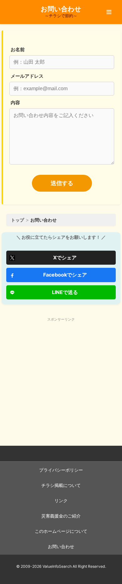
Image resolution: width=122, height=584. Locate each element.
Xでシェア (65, 257)
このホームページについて (61, 531)
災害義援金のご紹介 (61, 515)
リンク (61, 500)
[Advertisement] (61, 367)
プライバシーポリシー (61, 470)
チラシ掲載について (61, 485)
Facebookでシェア (65, 275)
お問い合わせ (61, 546)
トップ (17, 220)
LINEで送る (65, 292)
